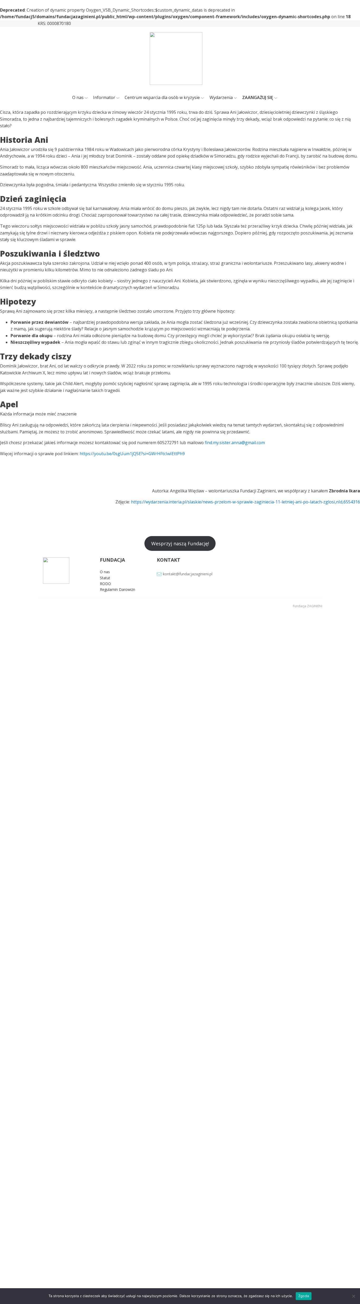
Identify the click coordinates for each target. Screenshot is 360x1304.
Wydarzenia (221, 97)
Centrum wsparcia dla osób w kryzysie (162, 97)
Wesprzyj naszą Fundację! (180, 543)
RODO (105, 583)
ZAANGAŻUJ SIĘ (257, 97)
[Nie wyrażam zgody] (353, 1296)
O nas (78, 97)
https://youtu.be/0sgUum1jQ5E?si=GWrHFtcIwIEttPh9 (132, 454)
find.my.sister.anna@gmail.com (235, 442)
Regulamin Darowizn (117, 589)
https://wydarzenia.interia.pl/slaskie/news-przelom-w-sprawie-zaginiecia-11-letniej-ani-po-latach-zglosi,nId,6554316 (245, 502)
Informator (104, 97)
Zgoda (303, 1296)
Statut (105, 577)
